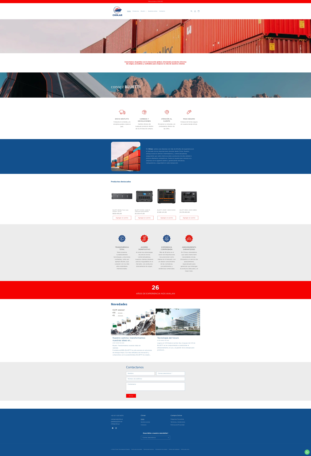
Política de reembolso (174, 449)
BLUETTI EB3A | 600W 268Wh (188, 210)
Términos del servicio (148, 449)
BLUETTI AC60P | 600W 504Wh (166, 210)
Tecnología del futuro (168, 338)
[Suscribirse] (168, 438)
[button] (143, 11)
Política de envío (185, 449)
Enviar (131, 396)
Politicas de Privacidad (177, 425)
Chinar (116, 449)
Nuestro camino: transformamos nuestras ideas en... (129, 339)
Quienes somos (145, 422)
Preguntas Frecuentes (177, 419)
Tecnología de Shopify (124, 449)
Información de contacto (161, 449)
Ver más (116, 93)
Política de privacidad (136, 449)
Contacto (143, 425)
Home (142, 419)
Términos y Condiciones (178, 422)
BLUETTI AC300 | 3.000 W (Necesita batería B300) (142, 210)
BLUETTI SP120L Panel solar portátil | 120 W (121, 210)
